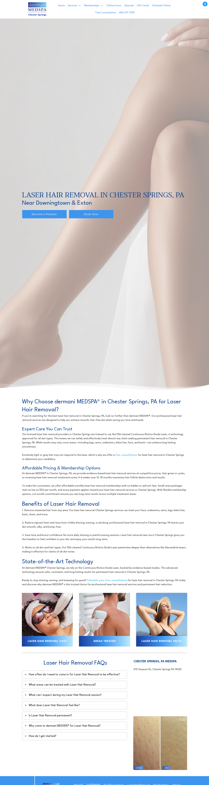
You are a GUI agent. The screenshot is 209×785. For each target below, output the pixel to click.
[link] (205, 4)
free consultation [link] (126, 455)
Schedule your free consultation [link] (107, 580)
